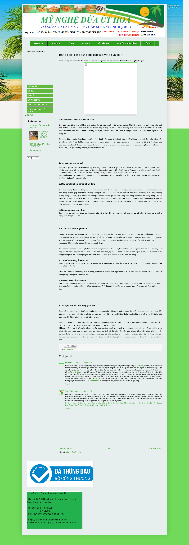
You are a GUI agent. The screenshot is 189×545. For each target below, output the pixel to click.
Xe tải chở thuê (80, 405)
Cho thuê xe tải (129, 403)
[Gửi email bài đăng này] (65, 346)
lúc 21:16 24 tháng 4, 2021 (84, 391)
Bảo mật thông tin (35, 150)
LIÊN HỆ (148, 43)
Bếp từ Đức (138, 366)
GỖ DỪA (71, 43)
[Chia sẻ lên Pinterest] (75, 346)
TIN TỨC (30, 115)
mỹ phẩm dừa (68, 349)
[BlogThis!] (68, 346)
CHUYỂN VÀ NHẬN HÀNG (127, 43)
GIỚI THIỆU (56, 43)
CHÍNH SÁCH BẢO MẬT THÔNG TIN (37, 110)
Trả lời (67, 384)
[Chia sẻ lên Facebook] (72, 346)
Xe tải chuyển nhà (84, 403)
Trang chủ (110, 448)
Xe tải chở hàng (70, 403)
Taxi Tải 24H (69, 391)
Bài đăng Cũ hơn (155, 448)
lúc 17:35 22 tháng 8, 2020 (83, 362)
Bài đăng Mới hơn (66, 448)
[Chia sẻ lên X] (70, 346)
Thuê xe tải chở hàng (99, 403)
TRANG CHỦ (38, 43)
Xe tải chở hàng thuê (115, 403)
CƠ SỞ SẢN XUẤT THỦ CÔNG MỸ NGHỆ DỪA (43, 134)
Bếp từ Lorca (95, 381)
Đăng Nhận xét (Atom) (73, 452)
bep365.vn (69, 362)
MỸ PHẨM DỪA (103, 43)
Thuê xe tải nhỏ (105, 405)
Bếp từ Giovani (76, 372)
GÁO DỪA (86, 43)
